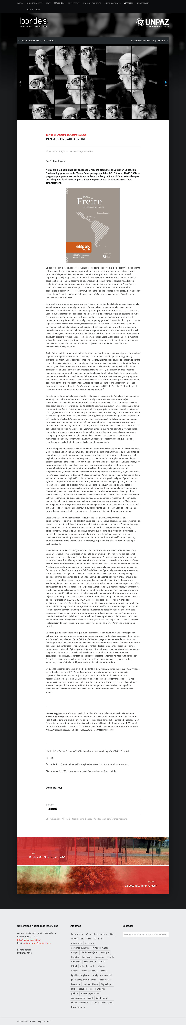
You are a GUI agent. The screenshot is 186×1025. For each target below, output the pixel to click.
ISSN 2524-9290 (28, 10)
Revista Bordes (29, 1022)
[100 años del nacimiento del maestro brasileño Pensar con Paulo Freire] (93, 45)
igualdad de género (80, 975)
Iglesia (103, 971)
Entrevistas (73, 3)
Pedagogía (91, 819)
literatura (75, 984)
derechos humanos (80, 948)
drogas (74, 952)
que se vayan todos (90, 993)
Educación (55, 819)
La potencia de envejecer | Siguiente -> (149, 40)
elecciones (99, 957)
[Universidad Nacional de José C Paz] (168, 1021)
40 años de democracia (96, 934)
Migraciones (106, 984)
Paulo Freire (78, 819)
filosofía (66, 819)
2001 (112, 934)
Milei (73, 989)
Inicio (20, 3)
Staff (48, 3)
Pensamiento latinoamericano (113, 819)
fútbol (74, 966)
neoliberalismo (85, 989)
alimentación (77, 939)
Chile (88, 939)
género (101, 966)
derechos (89, 943)
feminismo (76, 961)
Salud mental (102, 998)
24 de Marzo (77, 934)
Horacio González (89, 971)
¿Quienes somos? (34, 3)
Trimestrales (143, 3)
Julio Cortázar (105, 980)
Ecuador (75, 957)
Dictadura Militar (100, 948)
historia (74, 971)
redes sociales (78, 998)
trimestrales (107, 1002)
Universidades (78, 1007)
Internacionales (113, 3)
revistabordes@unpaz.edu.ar (37, 943)
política (74, 993)
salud (90, 998)
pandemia (100, 989)
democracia (76, 943)
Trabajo (95, 1002)
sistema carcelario (79, 1002)
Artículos (128, 3)
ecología (105, 952)
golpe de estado (87, 966)
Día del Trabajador (89, 952)
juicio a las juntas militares (83, 980)
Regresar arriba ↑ (45, 1022)
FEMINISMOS (90, 961)
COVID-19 (98, 939)
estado (110, 957)
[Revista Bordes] (33, 18)
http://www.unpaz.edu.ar (29, 940)
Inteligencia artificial (102, 975)
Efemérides (59, 3)
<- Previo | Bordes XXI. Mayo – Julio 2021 (36, 40)
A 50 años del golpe (92, 3)
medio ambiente (90, 984)
